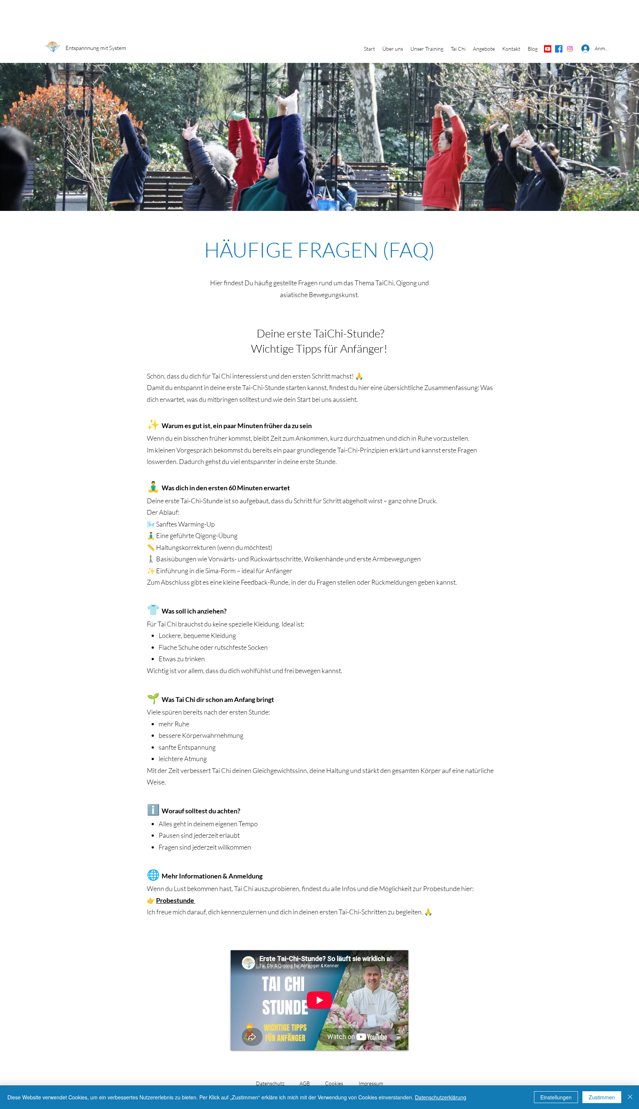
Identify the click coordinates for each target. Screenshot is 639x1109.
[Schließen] (630, 1097)
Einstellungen (556, 1097)
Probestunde (175, 900)
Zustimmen (602, 1097)
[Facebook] (558, 49)
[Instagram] (570, 49)
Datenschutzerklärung (440, 1097)
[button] (393, 48)
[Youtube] (547, 49)
